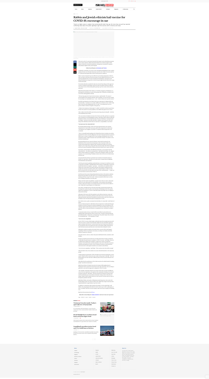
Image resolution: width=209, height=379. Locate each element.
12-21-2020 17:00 (97, 28)
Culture (75, 358)
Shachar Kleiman (77, 306)
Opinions (90, 9)
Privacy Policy (113, 362)
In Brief (97, 354)
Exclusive (76, 360)
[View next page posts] (95, 339)
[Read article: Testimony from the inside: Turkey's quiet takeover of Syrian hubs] (107, 307)
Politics (112, 356)
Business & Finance (77, 356)
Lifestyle (97, 360)
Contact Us (113, 366)
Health (97, 352)
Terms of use (113, 360)
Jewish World (98, 356)
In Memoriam (125, 9)
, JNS (81, 28)
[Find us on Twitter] (130, 1)
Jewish (90, 297)
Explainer (76, 362)
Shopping (113, 358)
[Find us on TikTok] (133, 1)
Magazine (116, 9)
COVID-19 (82, 297)
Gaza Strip (113, 354)
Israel (87, 297)
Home (76, 9)
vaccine (94, 297)
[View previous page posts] (93, 339)
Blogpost (76, 354)
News (82, 9)
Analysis (75, 350)
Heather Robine (77, 28)
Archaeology (76, 352)
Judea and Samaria (99, 358)
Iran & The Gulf (114, 352)
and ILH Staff (84, 28)
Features (97, 350)
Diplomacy (113, 350)
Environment (76, 364)
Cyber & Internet (99, 362)
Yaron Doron (76, 318)
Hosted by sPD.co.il (76, 374)
